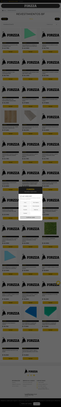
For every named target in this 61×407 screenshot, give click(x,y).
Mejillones (36, 209)
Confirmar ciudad (30, 217)
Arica (25, 202)
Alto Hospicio (36, 202)
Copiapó (25, 213)
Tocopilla (25, 209)
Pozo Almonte (36, 206)
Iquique (25, 206)
